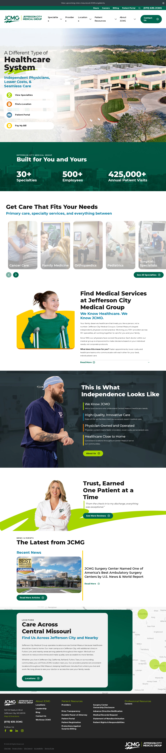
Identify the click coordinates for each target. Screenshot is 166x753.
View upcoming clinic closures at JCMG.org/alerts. (83, 3)
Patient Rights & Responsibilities (108, 722)
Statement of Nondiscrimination (108, 719)
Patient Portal (128, 8)
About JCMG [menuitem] (123, 19)
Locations (40, 705)
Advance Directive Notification (108, 711)
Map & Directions (11, 716)
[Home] (23, 19)
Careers (106, 8)
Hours (96, 8)
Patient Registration (71, 722)
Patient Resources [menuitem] (100, 19)
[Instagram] (22, 730)
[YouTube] (11, 730)
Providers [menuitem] (69, 19)
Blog (38, 712)
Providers (66, 705)
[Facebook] (5, 730)
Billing (116, 8)
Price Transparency (71, 711)
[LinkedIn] (16, 730)
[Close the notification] (163, 3)
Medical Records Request (105, 715)
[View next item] (16, 275)
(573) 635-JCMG (153, 8)
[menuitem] (7, 748)
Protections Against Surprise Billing (71, 727)
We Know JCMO (43, 720)
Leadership (41, 709)
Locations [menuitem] (82, 19)
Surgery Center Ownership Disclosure (104, 706)
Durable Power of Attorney (74, 715)
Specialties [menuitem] (53, 19)
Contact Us (41, 716)
